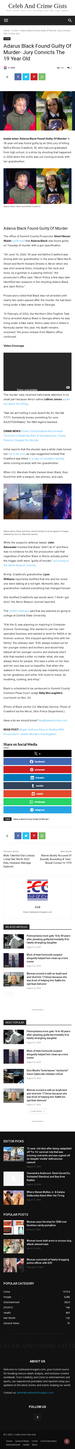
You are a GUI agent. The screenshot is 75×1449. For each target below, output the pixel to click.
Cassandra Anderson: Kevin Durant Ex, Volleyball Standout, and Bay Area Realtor (48, 1176)
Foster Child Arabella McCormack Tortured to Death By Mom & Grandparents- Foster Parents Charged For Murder (34, 435)
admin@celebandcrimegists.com (35, 1392)
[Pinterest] (34, 76)
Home (6, 30)
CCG (13, 67)
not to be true (16, 453)
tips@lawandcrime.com (53, 720)
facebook (40, 761)
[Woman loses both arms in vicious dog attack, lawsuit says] (13, 1246)
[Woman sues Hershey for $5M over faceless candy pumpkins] (13, 1227)
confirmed (18, 240)
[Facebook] (17, 76)
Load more (36, 1111)
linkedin (39, 777)
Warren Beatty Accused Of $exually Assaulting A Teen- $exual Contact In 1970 (56, 859)
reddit (39, 793)
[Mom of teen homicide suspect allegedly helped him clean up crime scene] (13, 960)
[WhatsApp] (42, 76)
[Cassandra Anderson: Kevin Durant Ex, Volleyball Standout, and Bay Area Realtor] (13, 1179)
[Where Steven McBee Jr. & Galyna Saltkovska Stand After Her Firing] (13, 1197)
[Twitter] (25, 76)
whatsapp (40, 801)
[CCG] (5, 67)
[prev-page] (5, 994)
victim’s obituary (19, 611)
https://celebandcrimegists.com (37, 912)
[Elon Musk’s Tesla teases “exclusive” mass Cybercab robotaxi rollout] (13, 1076)
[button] (70, 20)
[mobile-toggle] (6, 20)
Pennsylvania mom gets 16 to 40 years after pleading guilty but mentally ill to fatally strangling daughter (48, 939)
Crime (15, 30)
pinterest (40, 769)
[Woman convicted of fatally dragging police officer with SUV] (13, 1265)
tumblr (40, 785)
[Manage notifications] (67, 1441)
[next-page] (11, 994)
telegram (40, 809)
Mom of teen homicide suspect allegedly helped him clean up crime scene (47, 958)
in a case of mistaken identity (46, 458)
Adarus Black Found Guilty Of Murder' (31, 819)
